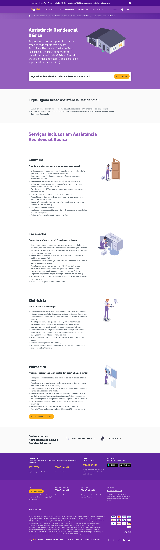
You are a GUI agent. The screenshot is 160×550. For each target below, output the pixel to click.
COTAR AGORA (121, 76)
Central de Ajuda (92, 540)
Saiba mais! (106, 3)
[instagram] (108, 540)
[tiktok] (119, 540)
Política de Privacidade (48, 540)
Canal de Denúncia (76, 540)
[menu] (128, 9)
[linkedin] (124, 540)
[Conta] (122, 9)
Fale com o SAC (36, 491)
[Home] (36, 9)
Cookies (63, 540)
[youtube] (129, 540)
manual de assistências (41, 416)
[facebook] (114, 540)
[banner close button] (130, 3)
